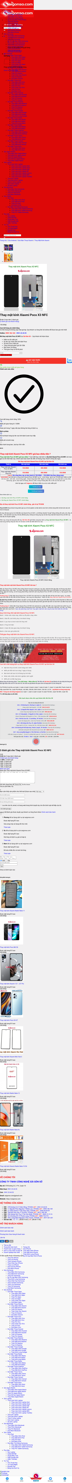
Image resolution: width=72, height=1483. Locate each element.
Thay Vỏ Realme (16, 109)
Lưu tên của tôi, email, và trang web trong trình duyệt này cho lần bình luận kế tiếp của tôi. (32, 805)
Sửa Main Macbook (14, 194)
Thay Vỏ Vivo (15, 89)
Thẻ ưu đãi (7, 1245)
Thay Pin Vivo (15, 86)
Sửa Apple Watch (9, 152)
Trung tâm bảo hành (10, 1247)
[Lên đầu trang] (24, 1244)
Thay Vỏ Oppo (16, 62)
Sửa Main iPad (16, 205)
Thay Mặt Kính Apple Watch (17, 155)
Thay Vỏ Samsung (14, 50)
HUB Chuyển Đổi (13, 221)
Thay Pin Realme (16, 107)
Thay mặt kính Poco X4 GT (9, 1020)
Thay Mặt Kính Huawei (18, 96)
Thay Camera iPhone (14, 25)
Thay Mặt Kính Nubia (18, 121)
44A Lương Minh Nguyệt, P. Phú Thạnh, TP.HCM (23, 1218)
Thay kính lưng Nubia (18, 123)
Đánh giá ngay (5, 769)
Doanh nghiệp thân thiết (12, 1252)
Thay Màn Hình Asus (18, 148)
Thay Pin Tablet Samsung (19, 212)
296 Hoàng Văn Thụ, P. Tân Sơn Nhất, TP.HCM (23, 1214)
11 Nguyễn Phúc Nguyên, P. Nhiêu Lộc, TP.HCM (23, 1209)
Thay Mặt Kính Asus (18, 150)
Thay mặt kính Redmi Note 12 (10, 1093)
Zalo (69, 361)
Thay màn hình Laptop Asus (20, 168)
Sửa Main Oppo (16, 66)
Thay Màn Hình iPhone (15, 14)
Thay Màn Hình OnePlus (19, 132)
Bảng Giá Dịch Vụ (13, 232)
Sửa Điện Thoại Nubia (15, 118)
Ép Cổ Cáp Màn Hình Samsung (18, 41)
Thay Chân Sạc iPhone (15, 27)
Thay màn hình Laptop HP (20, 171)
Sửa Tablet (7, 196)
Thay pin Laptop (13, 178)
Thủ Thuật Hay (12, 226)
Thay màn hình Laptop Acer (20, 166)
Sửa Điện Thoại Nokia (15, 125)
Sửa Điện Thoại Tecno (15, 136)
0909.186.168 (10, 333)
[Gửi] (4, 30)
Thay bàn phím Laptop (15, 180)
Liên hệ (2, 1237)
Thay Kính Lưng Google (19, 116)
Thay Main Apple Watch (15, 160)
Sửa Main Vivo (16, 91)
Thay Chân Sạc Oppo (18, 64)
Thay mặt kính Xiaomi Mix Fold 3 (11, 1057)
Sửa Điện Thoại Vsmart (15, 141)
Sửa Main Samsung (14, 52)
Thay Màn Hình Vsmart (19, 143)
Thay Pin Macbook (14, 193)
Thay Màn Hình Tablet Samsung (22, 209)
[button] (4, 36)
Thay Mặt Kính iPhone (15, 16)
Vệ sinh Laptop (12, 185)
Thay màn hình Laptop (15, 164)
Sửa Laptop (8, 162)
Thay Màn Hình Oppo (18, 57)
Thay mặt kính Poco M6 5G (9, 947)
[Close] (1, 814)
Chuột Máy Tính (13, 219)
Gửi (2, 866)
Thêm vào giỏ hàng (6, 355)
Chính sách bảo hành (48, 812)
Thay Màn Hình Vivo (18, 82)
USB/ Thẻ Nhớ (12, 223)
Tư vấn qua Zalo (37, 486)
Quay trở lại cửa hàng (11, 70)
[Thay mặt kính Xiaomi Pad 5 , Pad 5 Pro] (8, 252)
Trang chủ (7, 11)
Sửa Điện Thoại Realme (15, 102)
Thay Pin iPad (16, 203)
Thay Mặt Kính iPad (17, 202)
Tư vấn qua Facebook (37, 491)
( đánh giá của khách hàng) (9, 321)
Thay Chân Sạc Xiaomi (18, 75)
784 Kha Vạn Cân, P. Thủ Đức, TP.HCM (20, 1212)
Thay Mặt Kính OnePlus (19, 134)
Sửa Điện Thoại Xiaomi (15, 68)
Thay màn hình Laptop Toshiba (21, 177)
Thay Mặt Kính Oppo (18, 59)
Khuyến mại (11, 230)
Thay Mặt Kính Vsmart (18, 144)
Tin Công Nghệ (12, 228)
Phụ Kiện (7, 214)
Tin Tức (6, 225)
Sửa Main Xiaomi (17, 78)
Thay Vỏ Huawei (16, 98)
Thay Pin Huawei (16, 100)
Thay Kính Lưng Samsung (16, 43)
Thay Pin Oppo (16, 61)
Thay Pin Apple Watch (15, 157)
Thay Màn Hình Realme (19, 103)
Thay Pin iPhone (13, 21)
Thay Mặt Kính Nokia (18, 128)
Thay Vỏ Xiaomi (16, 77)
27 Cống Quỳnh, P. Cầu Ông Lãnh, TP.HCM (21, 1211)
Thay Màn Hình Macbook (16, 189)
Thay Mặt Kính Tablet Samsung (21, 210)
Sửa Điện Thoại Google (15, 111)
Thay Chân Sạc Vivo (18, 87)
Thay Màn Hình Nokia (18, 127)
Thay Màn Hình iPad (18, 200)
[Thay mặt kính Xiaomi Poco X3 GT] (8, 261)
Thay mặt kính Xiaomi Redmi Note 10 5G (13, 1166)
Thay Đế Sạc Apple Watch (16, 159)
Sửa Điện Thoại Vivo (14, 80)
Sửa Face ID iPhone (14, 30)
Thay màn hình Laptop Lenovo (21, 173)
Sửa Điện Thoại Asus (14, 146)
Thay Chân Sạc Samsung (16, 45)
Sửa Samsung (8, 34)
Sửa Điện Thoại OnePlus (16, 130)
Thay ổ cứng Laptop (14, 182)
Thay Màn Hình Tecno (18, 137)
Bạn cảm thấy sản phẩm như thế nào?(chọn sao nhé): (18, 791)
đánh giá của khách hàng (9, 758)
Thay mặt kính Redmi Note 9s (10, 1130)
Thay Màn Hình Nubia (18, 119)
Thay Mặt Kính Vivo (17, 84)
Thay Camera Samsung (15, 46)
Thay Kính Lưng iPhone (15, 18)
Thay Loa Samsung (14, 48)
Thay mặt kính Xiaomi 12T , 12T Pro (12, 984)
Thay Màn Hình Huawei (19, 95)
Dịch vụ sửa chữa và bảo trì (13, 1251)
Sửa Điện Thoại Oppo (15, 55)
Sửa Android (8, 54)
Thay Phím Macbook (14, 191)
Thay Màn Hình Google (19, 112)
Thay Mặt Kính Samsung (16, 37)
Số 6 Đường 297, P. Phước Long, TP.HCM (21, 1216)
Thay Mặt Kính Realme (18, 105)
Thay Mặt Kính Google (18, 114)
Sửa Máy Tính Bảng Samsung (17, 207)
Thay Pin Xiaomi (16, 73)
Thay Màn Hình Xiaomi (19, 70)
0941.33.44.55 (21, 333)
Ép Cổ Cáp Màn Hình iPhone (17, 20)
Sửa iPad (11, 198)
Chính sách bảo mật (6, 1228)
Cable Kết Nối (12, 218)
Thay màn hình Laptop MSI (20, 175)
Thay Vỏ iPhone (13, 23)
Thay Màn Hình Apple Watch (17, 153)
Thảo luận (7, 827)
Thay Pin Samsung (14, 1275)
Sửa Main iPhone (13, 32)
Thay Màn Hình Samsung (16, 36)
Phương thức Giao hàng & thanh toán (12, 1234)
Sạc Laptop (11, 216)
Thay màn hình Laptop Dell (20, 169)
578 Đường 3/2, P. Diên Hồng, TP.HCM (20, 1207)
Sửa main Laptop (13, 184)
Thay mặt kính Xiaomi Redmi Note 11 (12, 911)
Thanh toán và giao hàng (12, 1249)
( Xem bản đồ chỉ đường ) (48, 705)
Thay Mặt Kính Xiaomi (18, 71)
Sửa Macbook (8, 187)
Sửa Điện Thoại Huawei (15, 93)
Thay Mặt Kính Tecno (18, 139)
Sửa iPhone (7, 13)
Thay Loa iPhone (13, 29)
